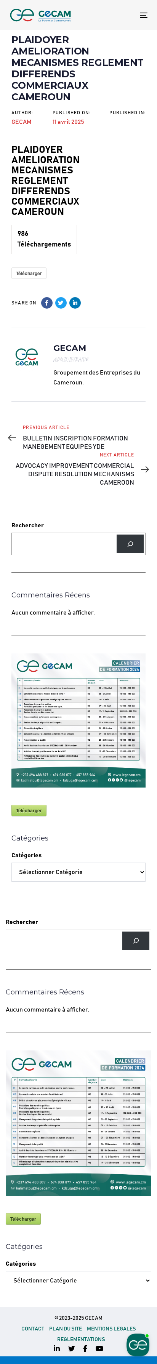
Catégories (26, 855)
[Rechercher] (130, 544)
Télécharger (29, 273)
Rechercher (27, 525)
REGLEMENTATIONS (81, 1339)
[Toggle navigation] (124, 15)
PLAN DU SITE (65, 1329)
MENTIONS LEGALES (111, 1329)
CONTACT (32, 1329)
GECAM (21, 122)
